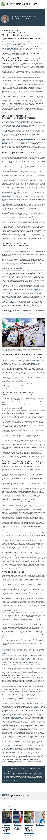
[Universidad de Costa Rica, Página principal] (19, 4)
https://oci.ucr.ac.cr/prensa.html (11, 780)
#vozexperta (9, 806)
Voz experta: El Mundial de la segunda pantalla (40, 825)
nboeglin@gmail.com (6, 798)
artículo (5, 349)
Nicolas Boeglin (5, 794)
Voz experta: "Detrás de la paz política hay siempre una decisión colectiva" (17, 826)
